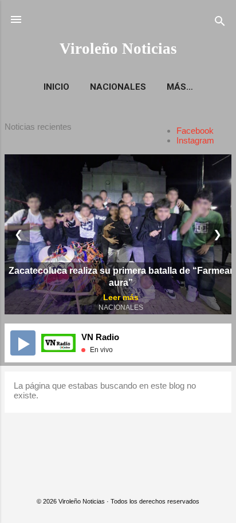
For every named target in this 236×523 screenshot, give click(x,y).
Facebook (195, 130)
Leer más (121, 297)
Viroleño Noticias (118, 48)
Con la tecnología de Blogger (125, 478)
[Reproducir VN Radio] (23, 343)
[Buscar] (220, 23)
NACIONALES (118, 87)
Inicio (56, 87)
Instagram (195, 140)
